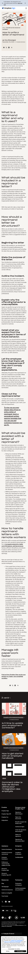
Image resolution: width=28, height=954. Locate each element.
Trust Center (5, 896)
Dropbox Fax (5, 817)
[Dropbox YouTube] (9, 901)
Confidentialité (19, 857)
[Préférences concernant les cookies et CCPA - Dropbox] (14, 944)
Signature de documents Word (19, 840)
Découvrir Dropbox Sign (5, 869)
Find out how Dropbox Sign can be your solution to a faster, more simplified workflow (14, 676)
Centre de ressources (7, 889)
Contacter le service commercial (7, 853)
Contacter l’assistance (5, 858)
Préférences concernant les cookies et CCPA (6, 864)
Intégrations (5, 820)
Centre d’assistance (7, 849)
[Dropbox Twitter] (2, 901)
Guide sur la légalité (7, 893)
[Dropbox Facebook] (6, 901)
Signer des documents (18, 818)
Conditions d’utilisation (18, 853)
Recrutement (18, 849)
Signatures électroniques (18, 813)
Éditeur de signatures (18, 835)
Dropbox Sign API (6, 814)
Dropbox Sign (5, 810)
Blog (3, 27)
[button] (26, 8)
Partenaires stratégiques (18, 884)
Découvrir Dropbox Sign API (6, 874)
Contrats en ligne (19, 826)
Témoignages (5, 886)
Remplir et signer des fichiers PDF (20, 822)
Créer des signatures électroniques (20, 830)
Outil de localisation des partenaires (20, 889)
